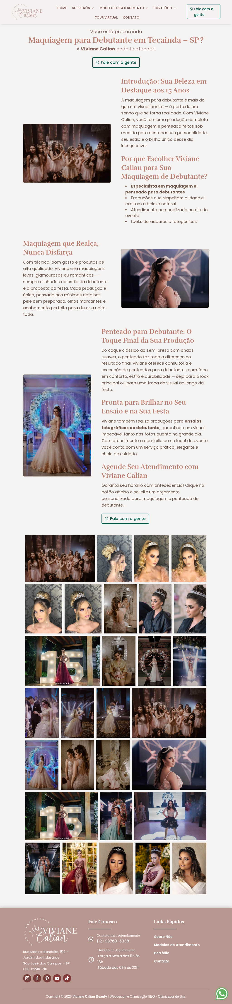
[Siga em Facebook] (37, 978)
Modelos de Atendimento (121, 8)
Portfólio (163, 8)
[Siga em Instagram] (27, 978)
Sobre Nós (81, 8)
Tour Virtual (106, 17)
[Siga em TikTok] (67, 978)
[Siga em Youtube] (57, 978)
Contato (131, 17)
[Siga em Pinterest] (47, 978)
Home (62, 8)
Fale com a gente (203, 12)
